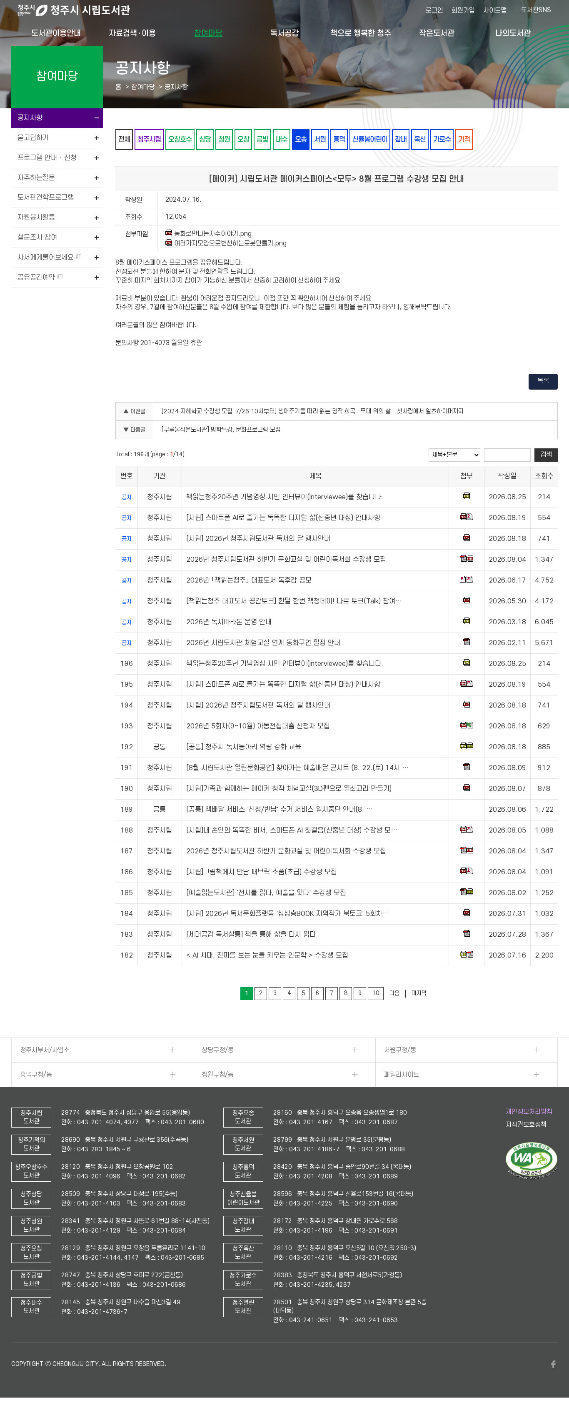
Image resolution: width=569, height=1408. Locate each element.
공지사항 (29, 118)
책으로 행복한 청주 (360, 33)
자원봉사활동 (36, 217)
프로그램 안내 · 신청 (47, 158)
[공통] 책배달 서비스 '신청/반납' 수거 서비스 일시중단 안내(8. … (279, 809)
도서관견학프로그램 (45, 197)
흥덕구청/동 (36, 1074)
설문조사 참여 (37, 237)
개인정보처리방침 (529, 1111)
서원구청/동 (400, 1050)
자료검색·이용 (132, 33)
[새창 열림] (532, 1177)
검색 (546, 454)
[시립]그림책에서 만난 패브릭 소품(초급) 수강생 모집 (261, 872)
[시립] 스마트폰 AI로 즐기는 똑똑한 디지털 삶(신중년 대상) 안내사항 (283, 518)
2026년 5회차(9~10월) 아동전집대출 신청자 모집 (258, 726)
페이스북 (553, 1364)
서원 (320, 139)
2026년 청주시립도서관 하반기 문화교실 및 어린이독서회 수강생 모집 (286, 559)
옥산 (420, 139)
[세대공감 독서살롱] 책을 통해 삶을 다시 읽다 (251, 934)
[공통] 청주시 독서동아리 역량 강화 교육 (243, 747)
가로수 (442, 139)
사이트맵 (495, 10)
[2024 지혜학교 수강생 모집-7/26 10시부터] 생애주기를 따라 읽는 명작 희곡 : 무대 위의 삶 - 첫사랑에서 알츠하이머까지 (313, 411)
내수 (281, 139)
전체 (124, 139)
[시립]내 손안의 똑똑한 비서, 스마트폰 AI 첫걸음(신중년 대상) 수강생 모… (291, 830)
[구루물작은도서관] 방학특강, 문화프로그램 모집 (221, 429)
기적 (464, 139)
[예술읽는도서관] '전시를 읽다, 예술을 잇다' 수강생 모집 (266, 893)
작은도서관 (436, 33)
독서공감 (284, 33)
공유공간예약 (37, 277)
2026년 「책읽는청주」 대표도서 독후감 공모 (249, 580)
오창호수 (180, 139)
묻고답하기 (33, 138)
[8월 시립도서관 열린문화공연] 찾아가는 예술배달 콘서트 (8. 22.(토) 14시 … (297, 768)
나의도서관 (513, 33)
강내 (401, 139)
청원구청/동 (218, 1074)
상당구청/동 (218, 1050)
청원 (224, 139)
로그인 (434, 10)
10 (375, 993)
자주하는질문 (36, 178)
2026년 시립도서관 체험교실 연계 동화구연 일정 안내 (263, 643)
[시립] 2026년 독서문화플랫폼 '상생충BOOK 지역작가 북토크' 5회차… (287, 914)
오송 (301, 139)
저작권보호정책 (526, 1124)
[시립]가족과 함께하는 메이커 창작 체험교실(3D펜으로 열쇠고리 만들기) (289, 789)
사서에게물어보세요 (46, 257)
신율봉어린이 (369, 139)
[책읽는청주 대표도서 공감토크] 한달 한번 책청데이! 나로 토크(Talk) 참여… (294, 601)
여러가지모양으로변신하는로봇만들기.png (230, 243)
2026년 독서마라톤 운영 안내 (229, 622)
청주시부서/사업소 (45, 1050)
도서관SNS (536, 10)
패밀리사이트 (401, 1074)
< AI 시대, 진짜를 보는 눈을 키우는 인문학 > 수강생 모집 (267, 955)
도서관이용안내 (56, 33)
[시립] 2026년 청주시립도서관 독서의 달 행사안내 (258, 539)
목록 (543, 381)
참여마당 (208, 33)
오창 (243, 139)
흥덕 (339, 139)
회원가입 (463, 10)
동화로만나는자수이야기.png (213, 234)
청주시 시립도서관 (80, 10)
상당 (205, 139)
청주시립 (149, 139)
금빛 (262, 139)
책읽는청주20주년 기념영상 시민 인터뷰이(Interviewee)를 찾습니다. (284, 497)
